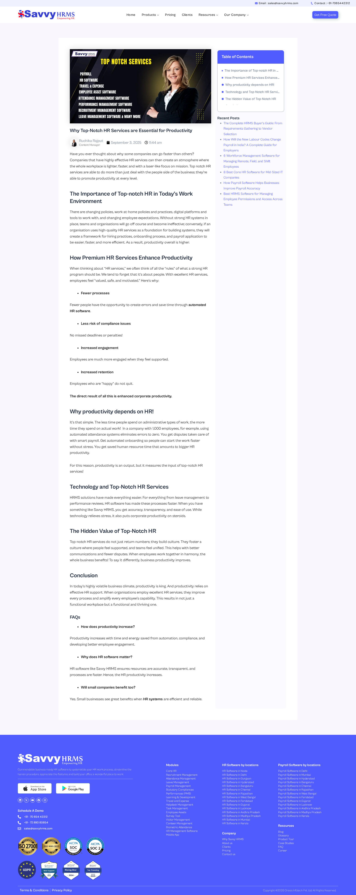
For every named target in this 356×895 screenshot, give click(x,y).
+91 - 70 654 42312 (36, 816)
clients (187, 15)
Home (131, 15)
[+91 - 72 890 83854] (19, 822)
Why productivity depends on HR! (249, 85)
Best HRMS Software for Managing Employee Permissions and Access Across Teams (253, 199)
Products (149, 15)
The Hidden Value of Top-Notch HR (250, 99)
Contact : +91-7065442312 (332, 3)
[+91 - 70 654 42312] (19, 816)
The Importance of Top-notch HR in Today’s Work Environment (252, 70)
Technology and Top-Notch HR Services (252, 92)
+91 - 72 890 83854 (36, 822)
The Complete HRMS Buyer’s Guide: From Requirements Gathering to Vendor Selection (253, 128)
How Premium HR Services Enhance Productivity (252, 78)
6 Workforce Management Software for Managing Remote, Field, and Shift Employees (252, 161)
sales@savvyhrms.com (38, 828)
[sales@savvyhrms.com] (19, 828)
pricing (170, 15)
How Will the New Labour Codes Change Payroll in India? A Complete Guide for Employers (252, 145)
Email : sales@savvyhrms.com (278, 3)
